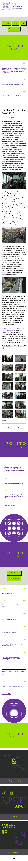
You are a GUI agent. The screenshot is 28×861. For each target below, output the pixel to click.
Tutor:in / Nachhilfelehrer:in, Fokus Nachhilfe (14, 686)
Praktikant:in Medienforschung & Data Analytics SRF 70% (12, 644)
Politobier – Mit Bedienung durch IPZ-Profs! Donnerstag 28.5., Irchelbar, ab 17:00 (14, 496)
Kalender (6, 23)
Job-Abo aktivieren (14, 573)
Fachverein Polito (7, 332)
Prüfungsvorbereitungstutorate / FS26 (14, 483)
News (15, 23)
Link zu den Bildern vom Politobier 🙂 (12, 96)
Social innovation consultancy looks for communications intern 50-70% (12, 618)
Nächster (21, 428)
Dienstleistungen (14, 29)
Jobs (23, 23)
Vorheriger (7, 428)
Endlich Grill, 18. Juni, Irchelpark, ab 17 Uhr (13, 84)
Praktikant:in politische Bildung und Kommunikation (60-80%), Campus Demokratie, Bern (11, 658)
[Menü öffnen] (25, 6)
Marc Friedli (14, 346)
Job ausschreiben (14, 578)
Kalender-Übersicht (9, 505)
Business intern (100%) (8, 593)
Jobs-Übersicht (6, 694)
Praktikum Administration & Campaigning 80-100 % (14, 605)
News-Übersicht (6, 104)
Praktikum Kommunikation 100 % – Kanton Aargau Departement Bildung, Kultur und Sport (13, 673)
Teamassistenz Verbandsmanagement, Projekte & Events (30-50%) (12, 631)
